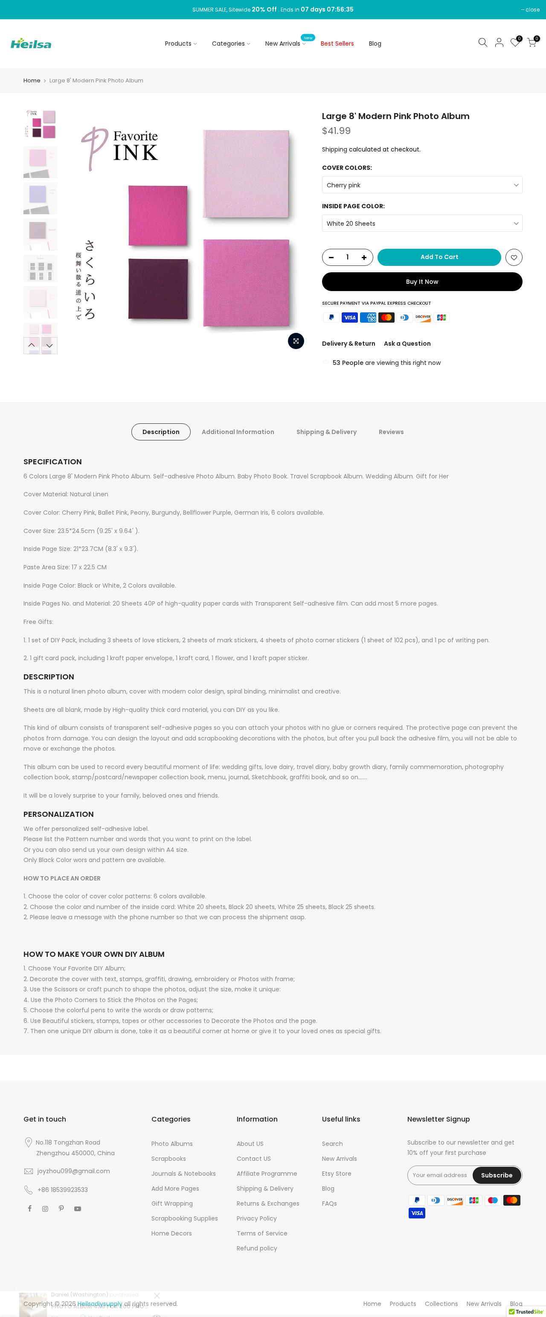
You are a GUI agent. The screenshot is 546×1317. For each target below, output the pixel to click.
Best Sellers (337, 43)
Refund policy (257, 1248)
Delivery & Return (348, 343)
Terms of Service (262, 1233)
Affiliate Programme (267, 1173)
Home (32, 80)
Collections (441, 1304)
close (533, 9)
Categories (228, 43)
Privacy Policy (257, 1218)
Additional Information (238, 432)
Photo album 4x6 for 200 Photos (101, 1272)
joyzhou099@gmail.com (74, 1171)
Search (332, 1143)
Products (178, 43)
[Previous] (77, 232)
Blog (375, 43)
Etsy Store (336, 1173)
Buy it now (422, 281)
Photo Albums (172, 1143)
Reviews (391, 432)
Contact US (254, 1158)
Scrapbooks (168, 1158)
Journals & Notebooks (183, 1173)
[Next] (294, 232)
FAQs (329, 1203)
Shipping (334, 149)
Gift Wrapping (172, 1203)
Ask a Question (407, 343)
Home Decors (171, 1233)
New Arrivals (289, 41)
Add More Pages (175, 1188)
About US (250, 1143)
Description (161, 432)
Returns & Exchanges (268, 1203)
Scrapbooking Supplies (184, 1218)
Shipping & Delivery (326, 432)
